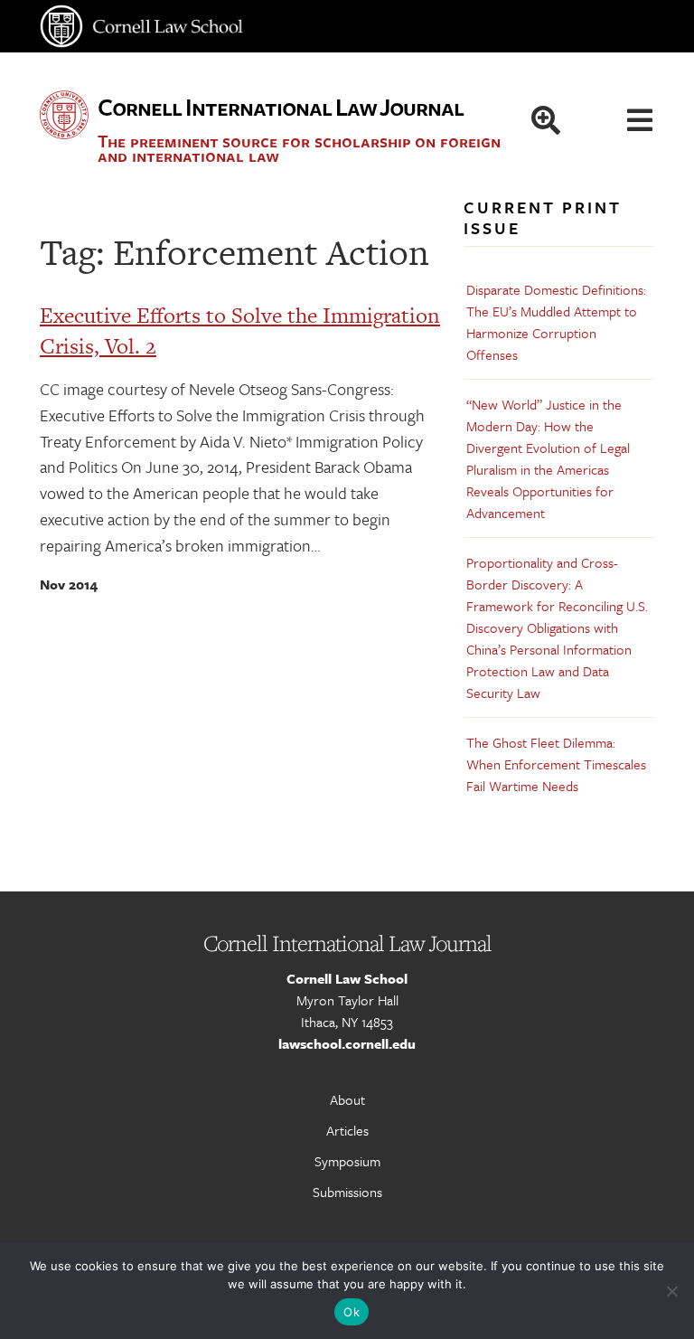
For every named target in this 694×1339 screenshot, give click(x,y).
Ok (351, 1312)
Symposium (347, 1161)
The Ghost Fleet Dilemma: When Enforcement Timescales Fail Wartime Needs (556, 764)
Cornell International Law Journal (281, 107)
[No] (671, 1291)
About (347, 1099)
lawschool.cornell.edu (347, 1043)
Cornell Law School (347, 978)
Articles (347, 1130)
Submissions (347, 1192)
